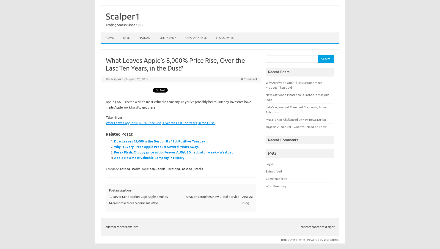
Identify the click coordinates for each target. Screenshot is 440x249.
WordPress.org (276, 186)
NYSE (126, 37)
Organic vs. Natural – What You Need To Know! (296, 127)
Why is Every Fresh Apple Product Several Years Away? (157, 147)
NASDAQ (144, 37)
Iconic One (288, 239)
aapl (153, 168)
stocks (136, 168)
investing (174, 168)
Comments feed (276, 178)
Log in (270, 164)
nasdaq (125, 168)
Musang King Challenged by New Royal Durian (296, 119)
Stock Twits (225, 37)
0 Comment (249, 79)
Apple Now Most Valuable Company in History (149, 158)
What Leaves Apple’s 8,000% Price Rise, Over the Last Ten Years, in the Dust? (160, 123)
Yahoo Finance (196, 37)
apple (161, 168)
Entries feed (274, 171)
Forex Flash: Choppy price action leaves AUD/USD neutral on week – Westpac (173, 152)
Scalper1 (123, 16)
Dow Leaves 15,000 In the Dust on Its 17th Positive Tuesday (159, 141)
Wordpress (331, 239)
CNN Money (168, 37)
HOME (110, 37)
